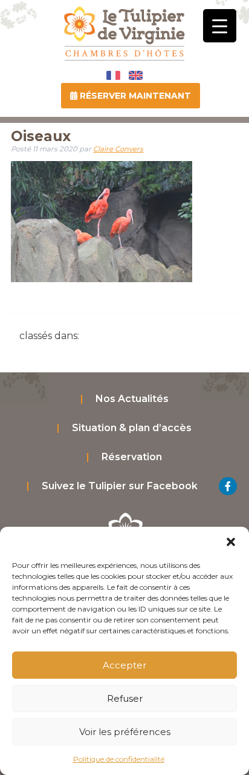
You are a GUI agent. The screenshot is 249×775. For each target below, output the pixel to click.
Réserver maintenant (134, 95)
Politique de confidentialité (118, 758)
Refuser (125, 698)
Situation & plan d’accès (132, 428)
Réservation (132, 457)
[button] (231, 542)
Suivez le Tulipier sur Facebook (120, 486)
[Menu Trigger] (219, 25)
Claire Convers (118, 149)
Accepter (124, 665)
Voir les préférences (124, 731)
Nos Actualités (132, 398)
